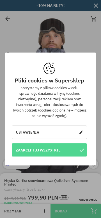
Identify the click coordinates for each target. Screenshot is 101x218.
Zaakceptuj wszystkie (38, 150)
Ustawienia (27, 132)
